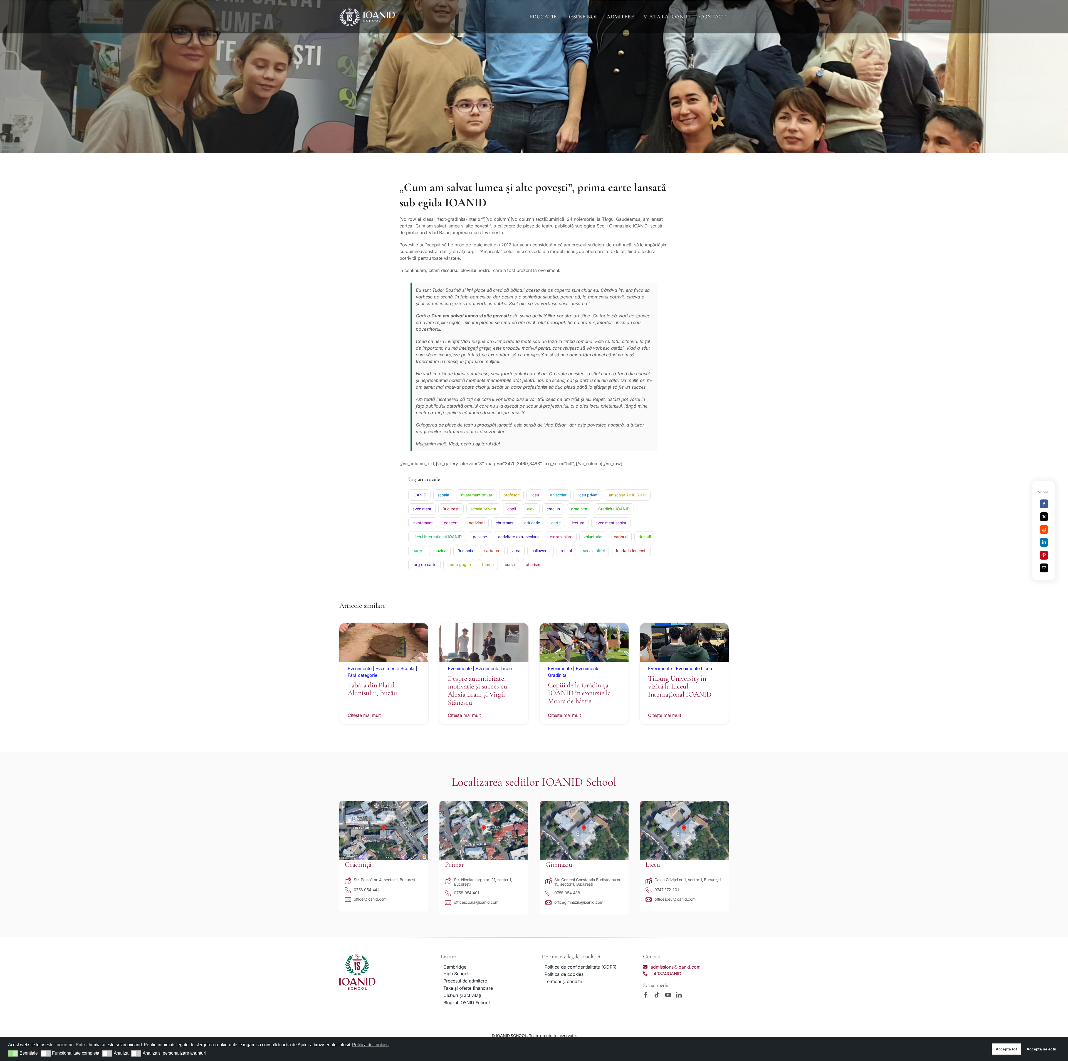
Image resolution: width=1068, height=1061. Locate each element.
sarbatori (492, 550)
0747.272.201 (666, 889)
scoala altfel (594, 550)
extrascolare (561, 536)
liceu (535, 494)
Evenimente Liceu (493, 668)
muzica (439, 550)
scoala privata (483, 508)
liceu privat (588, 494)
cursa (510, 564)
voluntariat (593, 536)
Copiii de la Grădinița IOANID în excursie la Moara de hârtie (579, 693)
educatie (532, 522)
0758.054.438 (567, 892)
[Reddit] (1044, 529)
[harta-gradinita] (383, 803)
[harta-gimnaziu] (584, 803)
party (417, 550)
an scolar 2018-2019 (627, 494)
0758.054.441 (366, 889)
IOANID (419, 494)
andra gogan (459, 564)
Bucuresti (450, 508)
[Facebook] (1044, 504)
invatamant (422, 522)
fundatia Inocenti (631, 550)
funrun (488, 564)
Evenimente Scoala (394, 668)
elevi (531, 508)
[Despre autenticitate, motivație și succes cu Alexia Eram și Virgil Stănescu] (483, 626)
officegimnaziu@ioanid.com (578, 902)
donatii (645, 536)
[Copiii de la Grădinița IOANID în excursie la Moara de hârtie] (584, 626)
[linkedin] (679, 995)
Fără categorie (362, 675)
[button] (13, 1053)
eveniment (421, 508)
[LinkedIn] (1044, 542)
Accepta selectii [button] (1041, 1049)
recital (566, 550)
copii (511, 508)
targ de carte (424, 564)
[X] (1044, 517)
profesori (511, 494)
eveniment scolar (610, 522)
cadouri (620, 536)
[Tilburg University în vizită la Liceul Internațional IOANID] (684, 626)
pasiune (480, 536)
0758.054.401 (466, 892)
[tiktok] (657, 995)
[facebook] (646, 995)
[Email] (1044, 568)
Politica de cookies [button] (370, 1044)
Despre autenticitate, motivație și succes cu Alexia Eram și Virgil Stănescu (477, 690)
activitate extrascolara (518, 536)
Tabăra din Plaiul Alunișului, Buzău (372, 689)
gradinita (579, 508)
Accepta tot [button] (1006, 1049)
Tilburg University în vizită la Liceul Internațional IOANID (679, 686)
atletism (533, 564)
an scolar (558, 494)
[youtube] (668, 995)
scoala (443, 494)
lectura (578, 522)
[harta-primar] (483, 803)
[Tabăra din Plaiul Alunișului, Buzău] (383, 626)
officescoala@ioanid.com (476, 902)
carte (556, 522)
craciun (553, 508)
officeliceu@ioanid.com (674, 899)
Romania (465, 550)
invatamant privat (476, 494)
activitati (476, 522)
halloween (540, 550)
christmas (504, 522)
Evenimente (359, 668)
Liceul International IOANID (437, 536)
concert (451, 522)
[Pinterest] (1044, 555)
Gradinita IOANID (614, 508)
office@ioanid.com (370, 899)
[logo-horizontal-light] (367, 10)
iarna (515, 550)
